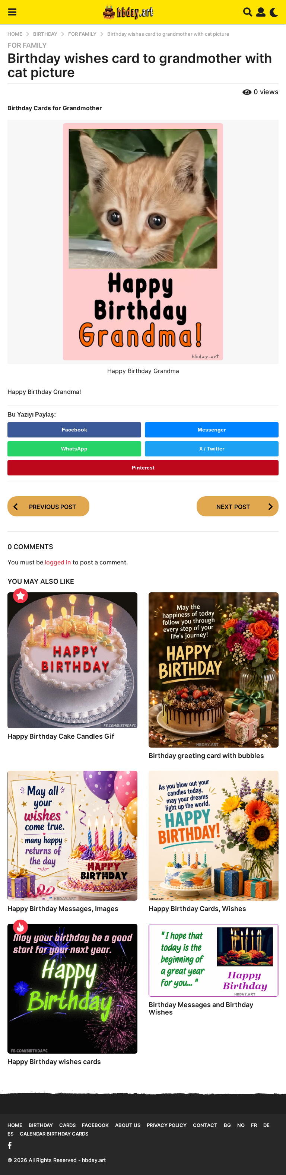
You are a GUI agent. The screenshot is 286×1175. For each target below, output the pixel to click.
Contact (205, 1125)
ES (10, 1134)
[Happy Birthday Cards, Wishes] (214, 836)
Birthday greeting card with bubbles (206, 756)
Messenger (212, 430)
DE (266, 1125)
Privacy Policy (167, 1125)
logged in (58, 562)
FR (254, 1125)
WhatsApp (74, 449)
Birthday (41, 1125)
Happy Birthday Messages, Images (62, 909)
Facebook (74, 430)
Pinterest (143, 468)
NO (241, 1125)
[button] (12, 12)
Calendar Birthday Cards (54, 1134)
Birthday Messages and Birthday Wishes (201, 1008)
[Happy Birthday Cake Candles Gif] (72, 660)
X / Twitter (211, 449)
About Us (127, 1125)
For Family (27, 45)
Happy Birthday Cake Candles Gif (60, 736)
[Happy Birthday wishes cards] (72, 989)
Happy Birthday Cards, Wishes (197, 909)
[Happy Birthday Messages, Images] (72, 836)
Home (14, 1125)
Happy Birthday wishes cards (54, 1062)
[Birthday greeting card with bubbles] (214, 670)
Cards (67, 1125)
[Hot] (20, 927)
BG (227, 1125)
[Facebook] (9, 1145)
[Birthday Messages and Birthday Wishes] (214, 960)
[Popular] (20, 595)
